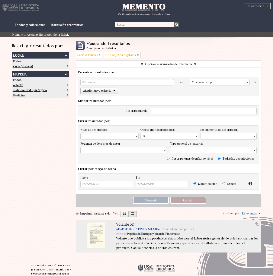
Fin (138, 177)
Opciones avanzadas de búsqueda (168, 64)
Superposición (207, 184)
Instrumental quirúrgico (30, 90)
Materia (20, 73)
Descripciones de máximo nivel (192, 158)
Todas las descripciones (238, 158)
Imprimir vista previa (94, 213)
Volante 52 (125, 224)
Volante (18, 85)
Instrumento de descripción (219, 130)
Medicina (19, 95)
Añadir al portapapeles (257, 224)
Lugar (18, 55)
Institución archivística (67, 25)
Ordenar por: (232, 213)
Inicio (84, 177)
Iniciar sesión (256, 6)
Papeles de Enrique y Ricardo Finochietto (153, 233)
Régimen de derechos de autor (100, 143)
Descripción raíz (136, 111)
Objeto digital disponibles (157, 130)
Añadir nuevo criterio (97, 90)
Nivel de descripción (93, 130)
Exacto (232, 184)
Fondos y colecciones (30, 25)
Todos (17, 61)
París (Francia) (23, 66)
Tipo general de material (186, 143)
